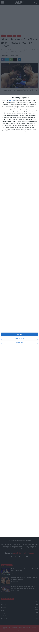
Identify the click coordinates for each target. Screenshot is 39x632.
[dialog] (19, 316)
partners (11, 100)
